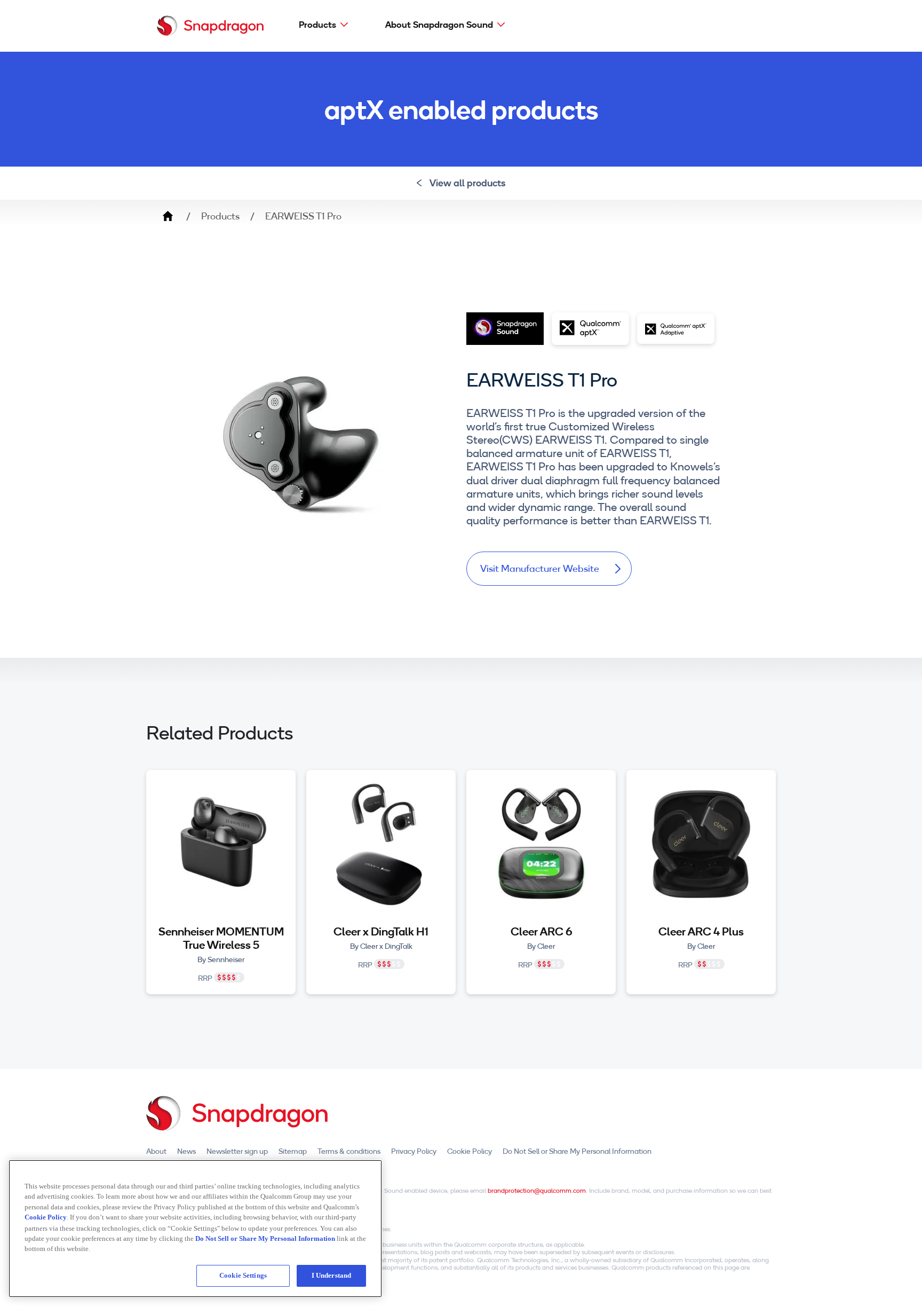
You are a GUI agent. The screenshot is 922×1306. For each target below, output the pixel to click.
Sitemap (293, 1151)
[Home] (210, 25)
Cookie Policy (469, 1151)
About (156, 1151)
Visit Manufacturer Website (539, 568)
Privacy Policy (413, 1151)
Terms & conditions (348, 1151)
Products (317, 24)
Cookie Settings (243, 1275)
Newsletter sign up (237, 1151)
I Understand (332, 1275)
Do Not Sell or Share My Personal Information (577, 1151)
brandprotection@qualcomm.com (537, 1190)
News (186, 1151)
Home (168, 216)
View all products (467, 183)
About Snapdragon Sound (439, 24)
